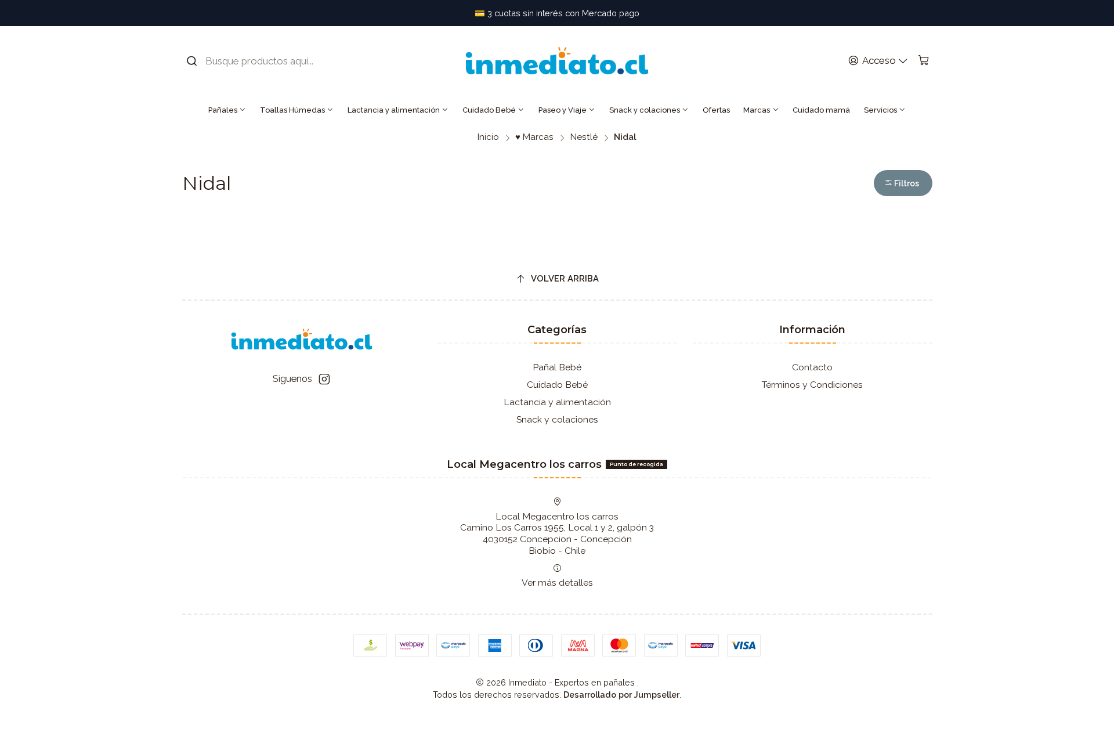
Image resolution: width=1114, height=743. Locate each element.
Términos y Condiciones (812, 384)
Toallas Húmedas (292, 110)
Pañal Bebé (557, 367)
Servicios (880, 110)
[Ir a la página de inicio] (557, 61)
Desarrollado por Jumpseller (621, 694)
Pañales (222, 110)
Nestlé (584, 137)
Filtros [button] (905, 183)
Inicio (488, 137)
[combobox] (258, 61)
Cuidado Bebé (489, 110)
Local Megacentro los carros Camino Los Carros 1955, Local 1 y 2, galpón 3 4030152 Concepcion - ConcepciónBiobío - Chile (557, 533)
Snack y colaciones (644, 110)
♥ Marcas (534, 137)
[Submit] (192, 61)
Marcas (756, 110)
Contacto (812, 367)
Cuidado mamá (821, 110)
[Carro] (923, 61)
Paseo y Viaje (562, 110)
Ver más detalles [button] (557, 582)
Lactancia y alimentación (394, 110)
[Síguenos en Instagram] (324, 379)
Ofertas (716, 110)
